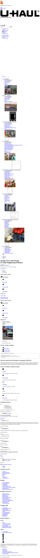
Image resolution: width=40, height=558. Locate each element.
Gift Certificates (5, 502)
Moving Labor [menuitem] (5, 193)
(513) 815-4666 (3, 268)
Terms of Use (4, 550)
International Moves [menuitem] (8, 126)
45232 (3, 258)
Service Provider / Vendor (6, 526)
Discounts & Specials (6, 503)
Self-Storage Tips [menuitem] (7, 151)
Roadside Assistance (5, 472)
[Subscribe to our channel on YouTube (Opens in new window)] (3, 542)
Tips (3, 475)
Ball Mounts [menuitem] (7, 222)
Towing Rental (4, 485)
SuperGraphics (4, 515)
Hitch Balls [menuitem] (6, 225)
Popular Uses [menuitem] (7, 125)
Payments (4, 474)
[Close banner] (1, 1)
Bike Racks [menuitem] (6, 223)
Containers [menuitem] (5, 121)
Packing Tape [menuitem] (7, 176)
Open (1, 7)
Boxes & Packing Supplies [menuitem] (7, 169)
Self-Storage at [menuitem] (8, 144)
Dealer (3, 522)
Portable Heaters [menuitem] (7, 251)
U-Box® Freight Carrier (6, 523)
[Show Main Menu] (1, 9)
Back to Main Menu (8, 80)
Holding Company (6, 508)
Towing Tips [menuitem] (7, 99)
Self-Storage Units (5, 488)
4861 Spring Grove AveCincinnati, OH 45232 (4, 298)
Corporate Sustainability (6, 510)
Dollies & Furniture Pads (6, 486)
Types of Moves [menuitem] (7, 199)
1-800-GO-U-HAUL (6, 459)
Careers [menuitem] (3, 29)
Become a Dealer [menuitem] (5, 30)
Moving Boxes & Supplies (6, 497)
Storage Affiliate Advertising (7, 532)
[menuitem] (22, 97)
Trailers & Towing (5, 277)
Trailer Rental (4, 484)
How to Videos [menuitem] (7, 98)
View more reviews (3, 453)
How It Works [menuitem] (7, 197)
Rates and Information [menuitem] (8, 123)
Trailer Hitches (4, 384)
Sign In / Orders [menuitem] (5, 33)
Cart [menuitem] (4, 32)
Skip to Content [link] (3, 8)
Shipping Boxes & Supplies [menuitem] (9, 173)
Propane (7, 246)
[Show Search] (3, 25)
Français (3, 466)
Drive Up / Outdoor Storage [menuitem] (9, 148)
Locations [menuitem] (5, 31)
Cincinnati (4, 257)
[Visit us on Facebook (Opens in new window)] (3, 534)
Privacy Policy (4, 549)
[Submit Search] (11, 26)
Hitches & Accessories (14, 219)
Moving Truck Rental (6, 482)
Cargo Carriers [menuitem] (7, 224)
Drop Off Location (6, 356)
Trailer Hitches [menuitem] (7, 221)
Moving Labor (4, 495)
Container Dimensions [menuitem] (8, 129)
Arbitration (4, 548)
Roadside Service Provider (6, 527)
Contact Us (4, 471)
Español (3, 467)
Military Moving (5, 509)
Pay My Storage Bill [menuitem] (8, 149)
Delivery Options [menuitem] (7, 124)
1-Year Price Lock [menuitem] (5, 28)
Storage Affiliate (5, 531)
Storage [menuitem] (3, 141)
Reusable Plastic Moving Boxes (7, 489)
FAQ (3, 476)
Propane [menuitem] (3, 246)
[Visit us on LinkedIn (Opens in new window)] (3, 539)
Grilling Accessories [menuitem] (8, 249)
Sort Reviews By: (3, 409)
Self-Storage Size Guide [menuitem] (8, 147)
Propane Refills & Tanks (6, 499)
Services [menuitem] (6, 198)
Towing (3, 95)
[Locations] (4, 25)
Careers (3, 511)
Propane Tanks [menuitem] (7, 252)
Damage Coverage (5, 498)
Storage (7, 141)
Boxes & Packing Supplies (16, 169)
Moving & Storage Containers (8, 487)
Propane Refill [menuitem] (7, 248)
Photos (4, 272)
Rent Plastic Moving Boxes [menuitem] (9, 178)
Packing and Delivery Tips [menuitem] (10, 127)
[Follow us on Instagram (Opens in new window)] (3, 536)
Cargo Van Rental (5, 483)
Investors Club (6, 512)
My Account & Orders (6, 473)
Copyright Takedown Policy (7, 551)
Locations (5, 553)
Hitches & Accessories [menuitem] (8, 84)
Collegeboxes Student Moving (7, 500)
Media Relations (5, 514)
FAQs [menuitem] (6, 83)
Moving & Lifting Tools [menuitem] (8, 175)
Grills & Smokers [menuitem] (7, 250)
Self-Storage (4, 371)
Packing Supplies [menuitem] (7, 172)
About (4, 507)
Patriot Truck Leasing (6, 501)
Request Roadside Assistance (6, 464)
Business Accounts (5, 493)
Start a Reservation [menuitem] (8, 81)
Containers (13, 121)
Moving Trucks (4, 308)
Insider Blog (5, 513)
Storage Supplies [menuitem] (7, 152)
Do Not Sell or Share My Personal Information (10, 552)
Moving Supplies (4, 291)
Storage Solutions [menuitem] (7, 177)
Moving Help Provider (6, 524)
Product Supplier (5, 525)
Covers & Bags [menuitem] (7, 174)
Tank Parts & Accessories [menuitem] (9, 253)
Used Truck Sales (5, 496)
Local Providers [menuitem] (7, 196)
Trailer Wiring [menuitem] (7, 227)
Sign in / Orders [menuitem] (6, 35)
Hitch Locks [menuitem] (7, 226)
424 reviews (7, 265)
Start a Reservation (8, 97)
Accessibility (4, 477)
